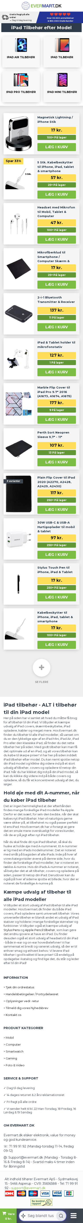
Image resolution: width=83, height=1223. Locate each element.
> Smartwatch (13, 1051)
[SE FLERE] (41, 668)
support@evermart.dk (28, 1188)
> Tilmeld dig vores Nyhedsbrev (26, 1008)
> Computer (12, 1044)
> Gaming (10, 1058)
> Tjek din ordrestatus (19, 987)
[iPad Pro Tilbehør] (21, 86)
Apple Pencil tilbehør (40, 930)
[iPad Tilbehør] (62, 52)
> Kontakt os (12, 1015)
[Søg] (61, 1216)
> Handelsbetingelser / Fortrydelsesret (31, 994)
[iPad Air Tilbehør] (21, 52)
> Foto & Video (14, 1065)
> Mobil (9, 1037)
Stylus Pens (12, 930)
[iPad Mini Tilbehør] (62, 86)
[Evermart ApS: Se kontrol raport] (42, 1202)
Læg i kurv (56, 147)
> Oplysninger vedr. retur (21, 1001)
